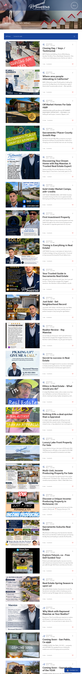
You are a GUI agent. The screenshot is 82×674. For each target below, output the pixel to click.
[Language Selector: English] (6, 5)
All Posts (8, 36)
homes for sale (18, 36)
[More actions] (73, 44)
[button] (74, 36)
